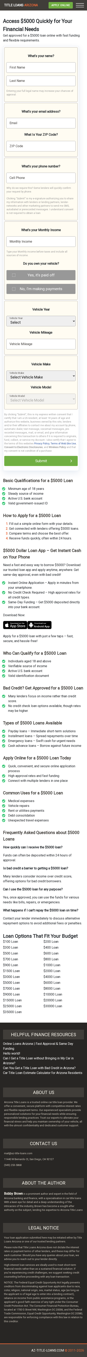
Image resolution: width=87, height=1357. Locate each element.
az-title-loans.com (47, 1350)
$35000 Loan (12, 1012)
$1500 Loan (11, 971)
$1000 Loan (52, 965)
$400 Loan (51, 947)
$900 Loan (10, 965)
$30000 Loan (53, 1006)
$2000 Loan (52, 971)
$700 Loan (10, 959)
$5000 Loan (11, 983)
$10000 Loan (53, 994)
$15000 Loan (12, 1000)
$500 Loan (10, 953)
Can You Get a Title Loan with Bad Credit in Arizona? (39, 1068)
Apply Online (60, 5)
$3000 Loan (11, 977)
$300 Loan (10, 947)
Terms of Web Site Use (63, 443)
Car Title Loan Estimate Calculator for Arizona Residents (42, 1073)
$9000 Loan (11, 994)
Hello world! (11, 1053)
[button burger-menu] (80, 5)
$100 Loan (10, 942)
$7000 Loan (11, 988)
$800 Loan (51, 959)
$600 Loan (51, 953)
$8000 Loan (52, 988)
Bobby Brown (13, 1193)
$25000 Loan (12, 1006)
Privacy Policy (41, 443)
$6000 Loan (52, 983)
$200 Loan (51, 942)
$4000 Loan (52, 977)
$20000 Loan (53, 1000)
